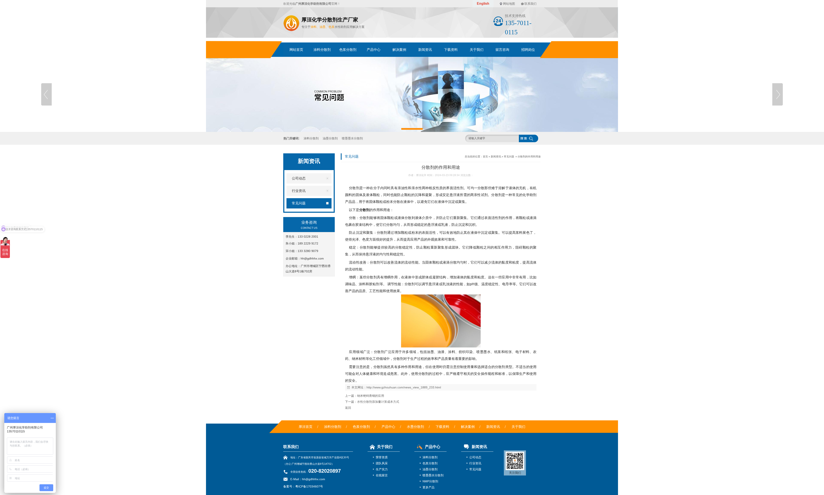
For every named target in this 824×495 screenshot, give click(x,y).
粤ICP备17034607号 (309, 486)
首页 (485, 156)
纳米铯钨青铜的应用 (370, 395)
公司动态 (475, 457)
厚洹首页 (305, 427)
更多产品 (429, 487)
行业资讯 (475, 463)
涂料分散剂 (322, 49)
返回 (348, 407)
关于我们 (476, 49)
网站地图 (509, 3)
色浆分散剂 (347, 49)
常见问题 (509, 156)
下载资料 (451, 49)
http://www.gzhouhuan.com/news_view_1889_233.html (404, 387)
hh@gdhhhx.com (312, 258)
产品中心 (373, 49)
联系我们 (530, 3)
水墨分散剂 (415, 427)
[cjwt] (412, 94)
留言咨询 (502, 49)
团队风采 (382, 463)
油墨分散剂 (330, 138)
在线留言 (382, 475)
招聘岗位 (528, 49)
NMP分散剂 (430, 481)
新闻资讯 (425, 49)
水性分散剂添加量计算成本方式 (378, 401)
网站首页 (296, 49)
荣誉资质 (382, 457)
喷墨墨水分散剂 (352, 138)
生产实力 (382, 469)
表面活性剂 (493, 218)
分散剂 (364, 210)
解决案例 (399, 49)
